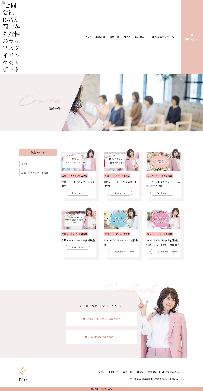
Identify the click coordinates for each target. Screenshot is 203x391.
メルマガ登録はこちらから (104, 337)
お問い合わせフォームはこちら (104, 319)
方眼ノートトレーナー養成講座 (78, 240)
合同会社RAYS (105, 388)
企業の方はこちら (164, 37)
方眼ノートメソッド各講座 (34, 172)
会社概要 (139, 37)
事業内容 (100, 37)
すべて (24, 163)
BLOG (127, 37)
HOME (87, 37)
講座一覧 (114, 37)
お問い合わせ (192, 39)
